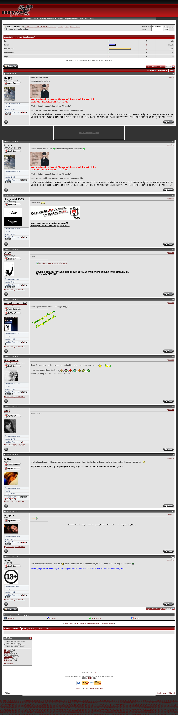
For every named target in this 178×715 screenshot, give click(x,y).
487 (83, 712)
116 (68, 702)
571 (150, 714)
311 (103, 707)
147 (158, 702)
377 (118, 709)
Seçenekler (162, 70)
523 (10, 714)
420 (65, 711)
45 (85, 701)
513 (159, 712)
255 (118, 706)
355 (54, 709)
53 (102, 701)
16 (25, 701)
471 (36, 712)
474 (45, 712)
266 (150, 706)
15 (23, 701)
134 (120, 702)
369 (95, 709)
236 (62, 706)
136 (126, 702)
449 (150, 711)
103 (31, 702)
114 (63, 702)
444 (135, 711)
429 (92, 711)
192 (112, 704)
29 (52, 701)
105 (37, 702)
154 (1, 704)
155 (4, 704)
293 (51, 707)
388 (150, 709)
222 (22, 706)
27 (48, 701)
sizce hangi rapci (108, 623)
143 (147, 702)
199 (133, 704)
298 (66, 707)
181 (80, 704)
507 (141, 712)
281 (16, 707)
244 (86, 706)
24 (41, 701)
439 (121, 711)
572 (153, 714)
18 (29, 701)
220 (16, 706)
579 (173, 714)
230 (45, 706)
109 (49, 702)
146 (155, 702)
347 (30, 709)
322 (135, 707)
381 (130, 709)
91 (3, 702)
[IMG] (6, 653)
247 (95, 706)
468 (28, 712)
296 (60, 707)
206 (153, 704)
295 (57, 707)
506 (139, 712)
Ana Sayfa (27, 18)
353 (48, 709)
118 (74, 702)
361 (71, 709)
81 (160, 701)
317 (121, 707)
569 (144, 714)
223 (25, 706)
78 (154, 701)
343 (19, 709)
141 (141, 702)
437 (115, 711)
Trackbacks (8, 657)
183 (86, 704)
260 (133, 706)
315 (115, 707)
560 (118, 714)
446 (141, 711)
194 (118, 704)
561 (121, 714)
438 (118, 711)
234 (57, 706)
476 (51, 712)
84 (166, 701)
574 (159, 714)
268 (156, 706)
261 (135, 706)
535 (45, 714)
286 (30, 707)
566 (135, 714)
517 (171, 712)
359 (65, 709)
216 (4, 706)
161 (22, 704)
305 (86, 707)
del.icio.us (52, 618)
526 (19, 714)
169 (45, 704)
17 (27, 701)
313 (109, 707)
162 (25, 704)
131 (112, 702)
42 (79, 701)
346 (27, 709)
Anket (67, 27)
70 (137, 701)
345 (25, 709)
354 (51, 709)
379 (124, 709)
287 (33, 707)
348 (33, 709)
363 (77, 709)
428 (89, 711)
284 (25, 707)
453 (162, 711)
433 (103, 711)
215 (1, 706)
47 (89, 701)
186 (95, 704)
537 (51, 714)
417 (57, 711)
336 (176, 707)
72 (141, 701)
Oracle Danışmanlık (96, 688)
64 (125, 701)
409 (33, 711)
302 (77, 707)
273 (171, 706)
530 (30, 714)
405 (22, 711)
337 (1, 709)
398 (1, 711)
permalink (170, 77)
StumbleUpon (96, 618)
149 (164, 702)
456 (171, 711)
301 (74, 707)
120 (79, 702)
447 (144, 711)
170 (48, 704)
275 (176, 706)
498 (115, 712)
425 (80, 711)
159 (16, 704)
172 (54, 704)
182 (83, 704)
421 (68, 711)
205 (150, 704)
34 (62, 701)
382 (133, 709)
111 (55, 702)
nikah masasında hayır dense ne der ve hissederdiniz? (82, 623)
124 (91, 702)
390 (156, 709)
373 (106, 709)
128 (103, 702)
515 (165, 712)
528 (25, 714)
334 (171, 707)
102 (28, 702)
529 (27, 714)
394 (168, 709)
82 (162, 701)
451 (156, 711)
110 (52, 702)
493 (101, 712)
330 (159, 707)
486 (80, 712)
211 (168, 704)
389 (153, 709)
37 (68, 701)
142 (144, 702)
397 (176, 709)
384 (138, 709)
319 (127, 707)
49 (93, 701)
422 (71, 711)
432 (100, 711)
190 (106, 704)
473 (42, 712)
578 (171, 714)
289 (39, 707)
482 (68, 712)
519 (176, 712)
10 (12, 701)
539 (57, 714)
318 (124, 707)
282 (19, 707)
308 (95, 707)
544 (71, 714)
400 (7, 711)
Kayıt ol (35, 18)
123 (88, 702)
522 (7, 714)
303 (80, 707)
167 (39, 704)
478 (57, 712)
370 (98, 709)
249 (100, 706)
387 (147, 709)
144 (150, 702)
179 (74, 704)
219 (13, 706)
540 (60, 714)
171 (51, 704)
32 (58, 701)
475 (48, 712)
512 (156, 712)
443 (133, 711)
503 (130, 712)
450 (153, 711)
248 (98, 706)
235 (60, 706)
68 (133, 701)
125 (94, 702)
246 (92, 706)
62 (121, 701)
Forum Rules (8, 663)
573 (156, 714)
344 (22, 709)
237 (65, 706)
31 (56, 701)
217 (7, 706)
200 (136, 704)
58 (112, 701)
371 (100, 709)
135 (123, 702)
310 (101, 707)
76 (150, 701)
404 (19, 711)
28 (50, 701)
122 (85, 702)
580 (176, 714)
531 (33, 714)
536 (48, 714)
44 (83, 701)
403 (16, 711)
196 (124, 704)
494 (103, 712)
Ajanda (60, 18)
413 (45, 711)
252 (109, 706)
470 (33, 712)
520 (1, 714)
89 (177, 701)
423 (74, 711)
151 (170, 702)
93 (8, 702)
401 (10, 711)
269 (159, 706)
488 (86, 712)
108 (46, 702)
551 (92, 714)
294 (54, 707)
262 (138, 706)
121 (82, 702)
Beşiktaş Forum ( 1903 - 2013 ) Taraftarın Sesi (40, 27)
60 (116, 701)
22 (37, 701)
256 (121, 706)
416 (54, 711)
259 (130, 706)
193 (115, 704)
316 (118, 707)
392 (162, 709)
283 (22, 707)
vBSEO (89, 678)
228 (39, 706)
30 (54, 701)
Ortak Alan (50, 18)
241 (77, 706)
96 (14, 702)
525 (16, 714)
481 (66, 712)
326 (147, 707)
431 (98, 711)
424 (77, 711)
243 (83, 706)
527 (22, 714)
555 (103, 714)
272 (168, 706)
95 (12, 702)
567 (138, 714)
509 (147, 712)
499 (118, 712)
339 (7, 709)
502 (127, 712)
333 (168, 707)
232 (51, 706)
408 (30, 711)
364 (80, 709)
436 (112, 711)
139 (135, 702)
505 (136, 712)
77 (152, 701)
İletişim (159, 693)
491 (95, 712)
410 (36, 711)
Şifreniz (144, 29)
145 (152, 702)
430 (95, 711)
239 (71, 706)
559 (115, 714)
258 (127, 706)
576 (165, 714)
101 (25, 702)
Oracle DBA (79, 688)
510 (150, 712)
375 (112, 709)
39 (73, 701)
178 (71, 704)
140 (138, 702)
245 (89, 706)
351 (42, 709)
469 (30, 712)
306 (89, 707)
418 (60, 711)
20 (33, 701)
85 (169, 701)
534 (42, 714)
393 (165, 709)
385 (141, 709)
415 (51, 711)
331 (162, 707)
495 (106, 712)
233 (54, 706)
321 (133, 707)
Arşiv (165, 693)
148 (161, 702)
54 (104, 701)
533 (39, 714)
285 (28, 707)
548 (83, 714)
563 (127, 714)
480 (63, 712)
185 (92, 704)
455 (168, 711)
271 (165, 706)
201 (139, 704)
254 (115, 706)
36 (66, 701)
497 (112, 712)
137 (129, 702)
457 (173, 711)
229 (42, 706)
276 (1, 707)
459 (1, 712)
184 (89, 704)
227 (36, 706)
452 (159, 711)
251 (106, 706)
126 (97, 702)
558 (112, 714)
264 (144, 706)
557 (109, 714)
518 (173, 712)
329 (156, 707)
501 (124, 712)
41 (77, 701)
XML (86, 18)
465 (19, 712)
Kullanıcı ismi (146, 26)
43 (81, 701)
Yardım (42, 18)
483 (71, 712)
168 (42, 704)
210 (165, 704)
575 (162, 714)
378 (121, 709)
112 (57, 702)
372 (103, 709)
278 (7, 707)
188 (101, 704)
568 (141, 714)
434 (106, 711)
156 (7, 704)
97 (16, 702)
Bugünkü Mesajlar (71, 18)
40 (75, 701)
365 (83, 709)
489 (89, 712)
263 (141, 706)
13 (18, 701)
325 (144, 707)
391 (159, 709)
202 (141, 704)
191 (109, 704)
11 (14, 701)
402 (13, 711)
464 (16, 712)
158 (13, 704)
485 (77, 712)
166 (36, 704)
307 (92, 707)
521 (4, 714)
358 (62, 709)
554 (100, 714)
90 (1, 702)
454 (165, 711)
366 (86, 709)
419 (62, 711)
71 (139, 701)
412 (42, 711)
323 (138, 707)
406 (25, 711)
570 (147, 714)
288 (36, 707)
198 (130, 704)
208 (159, 704)
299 (68, 707)
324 (141, 707)
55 (106, 701)
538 (54, 714)
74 (146, 701)
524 (13, 714)
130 (109, 702)
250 (103, 706)
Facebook (10, 618)
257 (124, 706)
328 (153, 707)
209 (162, 704)
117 (71, 702)
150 (167, 702)
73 (143, 701)
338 (4, 709)
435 (109, 711)
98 (18, 702)
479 (60, 712)
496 (109, 712)
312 (106, 707)
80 (158, 701)
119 (77, 702)
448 (147, 711)
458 (176, 711)
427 (86, 711)
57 (110, 701)
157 (10, 704)
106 (40, 702)
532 (36, 714)
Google (136, 618)
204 (147, 704)
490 (92, 712)
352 (45, 709)
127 (100, 702)
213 (173, 704)
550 (89, 714)
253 (112, 706)
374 (109, 709)
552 (95, 714)
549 (86, 714)
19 (31, 701)
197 (127, 704)
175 (63, 704)
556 (106, 714)
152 (173, 702)
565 (133, 714)
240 (74, 706)
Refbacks (7, 660)
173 (57, 704)
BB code (7, 650)
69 (135, 701)
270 (162, 706)
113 (60, 702)
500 (121, 712)
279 (10, 707)
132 (114, 702)
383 (135, 709)
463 (13, 712)
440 (124, 711)
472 (39, 712)
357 (60, 709)
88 (175, 701)
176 (66, 704)
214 (176, 704)
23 (39, 701)
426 (83, 711)
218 (10, 706)
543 (68, 714)
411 (39, 711)
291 (45, 707)
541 (62, 714)
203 (144, 704)
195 (121, 704)
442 (130, 711)
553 (98, 714)
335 (173, 707)
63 (123, 701)
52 (100, 701)
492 (98, 712)
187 (98, 704)
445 (138, 711)
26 (45, 701)
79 (156, 701)
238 (68, 706)
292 (48, 707)
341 (13, 709)
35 (64, 701)
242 (80, 706)
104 (34, 702)
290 (42, 707)
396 (173, 709)
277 (4, 707)
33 (60, 701)
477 (54, 712)
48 (91, 701)
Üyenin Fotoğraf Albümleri (14, 289)
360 (68, 709)
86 (171, 701)
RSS (91, 18)
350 (39, 709)
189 (103, 704)
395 (171, 709)
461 (7, 712)
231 (48, 706)
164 (30, 704)
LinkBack (150, 70)
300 (71, 707)
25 (43, 701)
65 (127, 701)
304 (83, 707)
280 (13, 707)
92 (6, 702)
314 (112, 707)
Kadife (86, 688)
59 (114, 701)
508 (144, 712)
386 (144, 709)
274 (173, 706)
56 (108, 701)
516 (168, 712)
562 (124, 714)
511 (153, 712)
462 (10, 712)
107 (43, 702)
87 (173, 701)
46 (87, 701)
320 (130, 707)
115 (66, 702)
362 (74, 709)
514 (162, 712)
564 (130, 714)
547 (80, 714)
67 (131, 701)
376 (115, 709)
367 (89, 709)
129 (106, 702)
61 (118, 701)
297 (63, 707)
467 (25, 712)
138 (132, 702)
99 (20, 702)
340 (10, 709)
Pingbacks (7, 658)
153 (176, 702)
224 (27, 706)
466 (22, 712)
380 (127, 709)
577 (168, 714)
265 (147, 706)
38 (70, 701)
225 (30, 706)
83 (164, 701)
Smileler (7, 652)
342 (16, 709)
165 (33, 704)
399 (4, 711)
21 (35, 701)
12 (16, 701)
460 (4, 712)
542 (65, 714)
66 (129, 701)
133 (117, 702)
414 (48, 711)
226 (33, 706)
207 (156, 704)
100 (23, 702)
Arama (82, 18)
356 (57, 709)
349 (36, 709)
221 (19, 706)
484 (74, 712)
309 (98, 707)
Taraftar (60, 27)
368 (92, 709)
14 (20, 701)
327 (150, 707)
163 (28, 704)
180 (77, 704)
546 (77, 714)
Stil (170, 70)
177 (68, 704)
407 (28, 711)
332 (165, 707)
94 (10, 702)
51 (98, 701)
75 (148, 701)
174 (60, 704)
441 (127, 711)
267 (153, 706)
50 (96, 701)
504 (133, 712)
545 (74, 714)
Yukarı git (172, 693)
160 (19, 704)
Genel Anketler (75, 27)
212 (171, 704)
